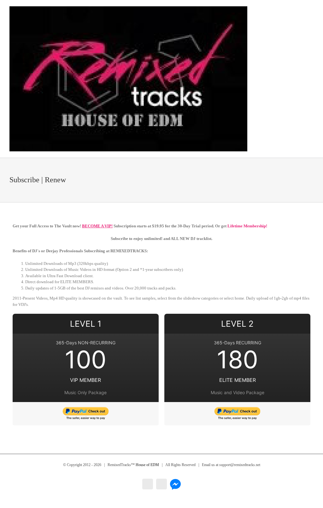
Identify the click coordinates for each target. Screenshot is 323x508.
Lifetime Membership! (247, 226)
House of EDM (147, 465)
